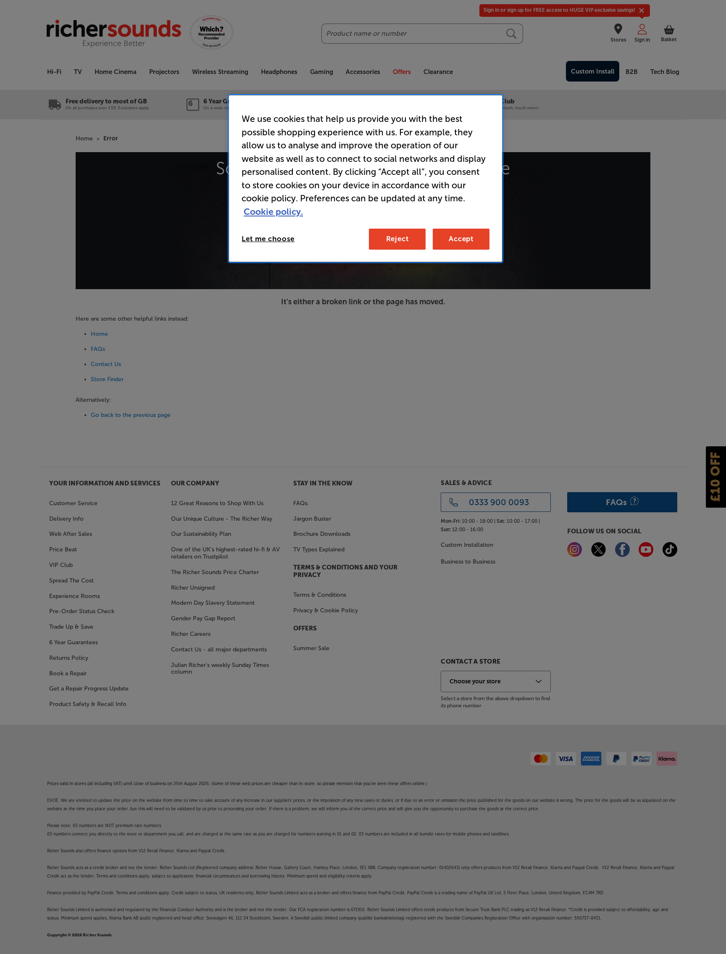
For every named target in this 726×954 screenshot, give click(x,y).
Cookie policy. (273, 211)
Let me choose (268, 239)
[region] (365, 178)
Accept (461, 239)
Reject (397, 239)
